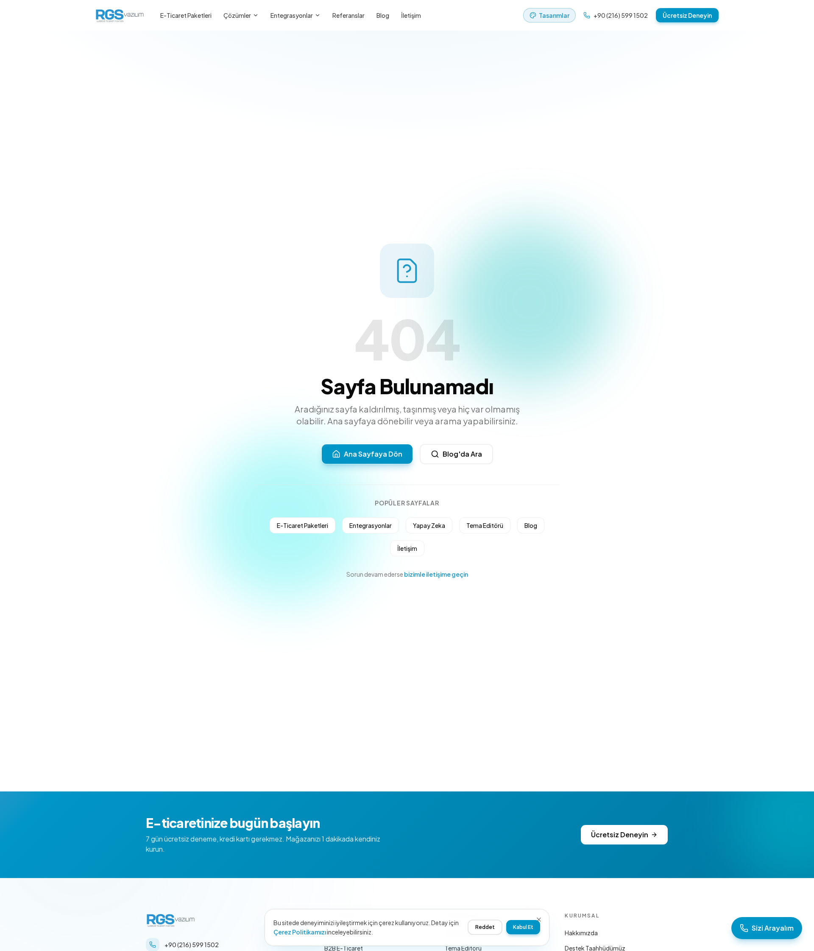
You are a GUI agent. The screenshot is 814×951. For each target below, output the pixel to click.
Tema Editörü (484, 525)
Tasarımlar (554, 15)
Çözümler (237, 15)
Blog (382, 15)
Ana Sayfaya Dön (373, 453)
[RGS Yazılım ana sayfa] (120, 15)
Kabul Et (523, 927)
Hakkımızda (581, 933)
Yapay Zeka (429, 525)
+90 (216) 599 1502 (621, 15)
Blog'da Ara (462, 453)
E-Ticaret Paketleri (186, 15)
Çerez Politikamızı (299, 932)
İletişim (411, 15)
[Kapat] (539, 920)
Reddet (485, 927)
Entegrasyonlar (291, 15)
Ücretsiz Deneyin (687, 15)
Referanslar (348, 15)
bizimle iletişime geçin (436, 574)
